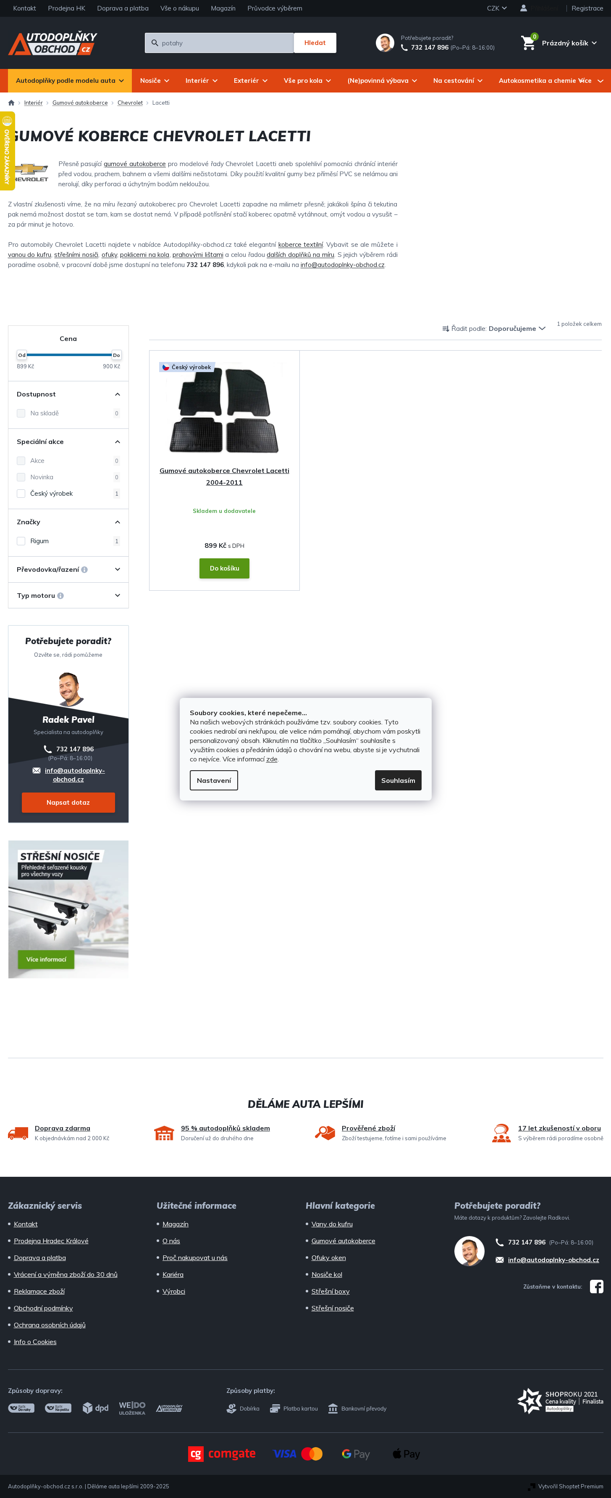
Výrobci (174, 1291)
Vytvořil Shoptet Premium (570, 1486)
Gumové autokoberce (343, 1240)
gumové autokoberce (135, 164)
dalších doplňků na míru (300, 255)
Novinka (74, 477)
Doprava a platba (123, 8)
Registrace (587, 8)
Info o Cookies (35, 1341)
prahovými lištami (198, 255)
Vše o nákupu (179, 8)
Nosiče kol (327, 1274)
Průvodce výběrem (274, 8)
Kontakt (24, 8)
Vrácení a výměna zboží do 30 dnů (66, 1274)
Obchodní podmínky (43, 1308)
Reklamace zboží (39, 1291)
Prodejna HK (66, 8)
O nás (171, 1240)
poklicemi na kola (144, 255)
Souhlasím (398, 780)
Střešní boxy (331, 1291)
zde (272, 759)
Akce (74, 461)
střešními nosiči (76, 255)
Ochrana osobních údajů (50, 1325)
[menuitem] (70, 80)
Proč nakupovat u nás (195, 1257)
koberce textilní (300, 244)
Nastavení (214, 780)
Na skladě (74, 413)
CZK (494, 8)
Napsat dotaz (68, 802)
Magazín (223, 8)
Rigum (74, 541)
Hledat (315, 43)
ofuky (109, 255)
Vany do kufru (332, 1224)
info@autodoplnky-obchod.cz (343, 265)
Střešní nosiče (333, 1308)
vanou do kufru (29, 255)
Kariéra (173, 1274)
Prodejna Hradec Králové (51, 1240)
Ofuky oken (329, 1257)
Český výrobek (74, 493)
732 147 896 (429, 47)
